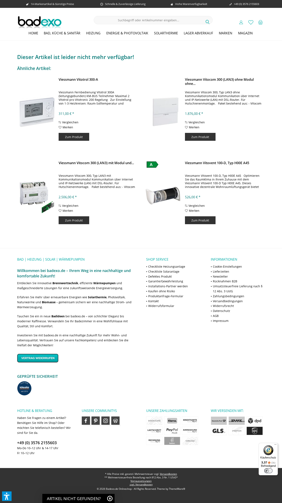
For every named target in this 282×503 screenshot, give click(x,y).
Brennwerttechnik (65, 283)
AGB (216, 316)
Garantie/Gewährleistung (165, 281)
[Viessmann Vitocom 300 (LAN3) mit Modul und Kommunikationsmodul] (37, 195)
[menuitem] (260, 22)
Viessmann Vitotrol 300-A (78, 79)
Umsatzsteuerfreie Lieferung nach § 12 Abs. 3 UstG (237, 288)
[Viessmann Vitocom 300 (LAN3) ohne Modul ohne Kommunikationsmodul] (163, 112)
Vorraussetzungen (141, 481)
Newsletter (220, 276)
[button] (7, 496)
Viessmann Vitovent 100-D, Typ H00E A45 (217, 163)
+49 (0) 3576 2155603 (37, 442)
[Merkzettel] (250, 22)
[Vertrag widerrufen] (76, 358)
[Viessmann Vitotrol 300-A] (37, 112)
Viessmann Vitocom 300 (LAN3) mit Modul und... (96, 163)
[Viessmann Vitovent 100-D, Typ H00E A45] (163, 195)
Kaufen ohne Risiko (161, 291)
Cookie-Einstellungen (227, 266)
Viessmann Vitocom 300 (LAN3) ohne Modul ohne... (219, 81)
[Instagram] (105, 420)
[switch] (268, 470)
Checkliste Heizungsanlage (166, 266)
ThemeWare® (177, 489)
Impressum (221, 321)
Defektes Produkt (160, 276)
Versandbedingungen (228, 301)
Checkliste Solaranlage (163, 271)
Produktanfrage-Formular (165, 296)
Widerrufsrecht (223, 306)
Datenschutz (221, 311)
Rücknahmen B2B (225, 281)
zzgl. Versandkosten (141, 484)
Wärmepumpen (104, 283)
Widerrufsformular (161, 306)
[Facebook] (86, 420)
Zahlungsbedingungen (228, 296)
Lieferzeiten (221, 271)
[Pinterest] (95, 420)
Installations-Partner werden (168, 286)
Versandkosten (168, 474)
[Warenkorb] (260, 22)
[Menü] (275, 445)
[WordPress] (115, 420)
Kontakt (153, 301)
